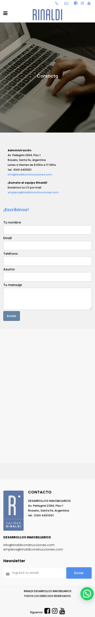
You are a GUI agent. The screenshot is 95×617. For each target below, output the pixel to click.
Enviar (79, 573)
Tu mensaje (12, 285)
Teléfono (10, 253)
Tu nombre (12, 222)
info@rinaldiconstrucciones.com (30, 174)
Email (7, 238)
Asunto (9, 269)
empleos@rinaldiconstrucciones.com (33, 192)
